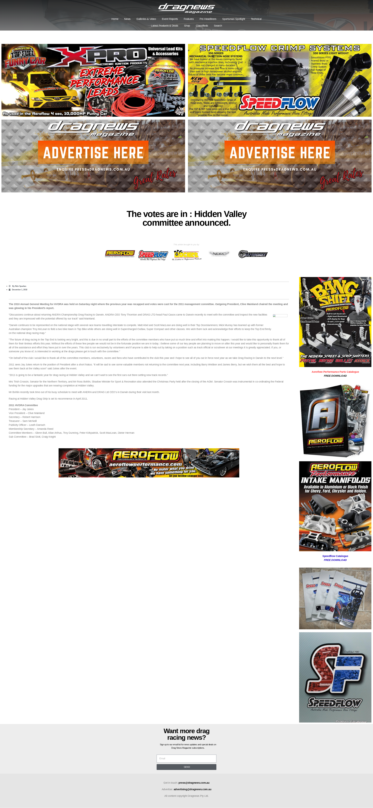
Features (189, 19)
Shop (187, 25)
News (127, 19)
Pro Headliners (208, 19)
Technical (256, 19)
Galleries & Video (146, 19)
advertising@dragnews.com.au (192, 789)
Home (114, 19)
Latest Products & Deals (164, 25)
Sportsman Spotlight (233, 19)
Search (218, 25)
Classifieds (202, 25)
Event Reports (170, 19)
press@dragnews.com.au (193, 782)
